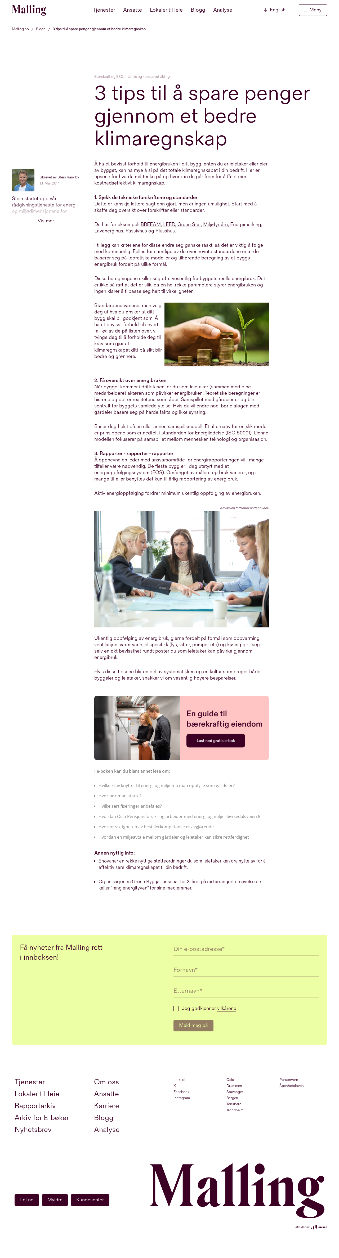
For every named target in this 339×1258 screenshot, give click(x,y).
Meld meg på (193, 1025)
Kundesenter (90, 1200)
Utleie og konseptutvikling (149, 76)
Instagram (181, 1098)
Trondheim (234, 1110)
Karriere (106, 1106)
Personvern (288, 1079)
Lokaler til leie (166, 10)
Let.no (27, 1200)
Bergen (232, 1098)
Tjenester (104, 10)
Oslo (230, 1079)
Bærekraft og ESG (109, 76)
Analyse (222, 10)
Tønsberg (234, 1104)
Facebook (181, 1092)
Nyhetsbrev (33, 1129)
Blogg (198, 10)
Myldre (55, 1200)
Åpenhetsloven (291, 1086)
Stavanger (234, 1092)
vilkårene (226, 1008)
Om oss (106, 1082)
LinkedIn (180, 1079)
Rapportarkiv (35, 1106)
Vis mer (46, 221)
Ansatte (132, 10)
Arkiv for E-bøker (42, 1117)
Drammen (234, 1086)
